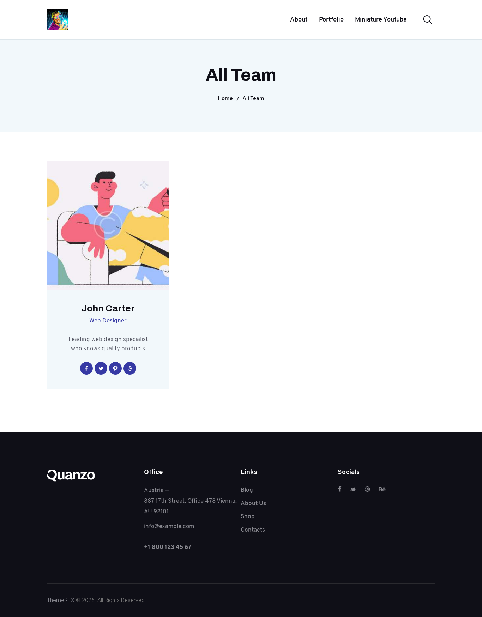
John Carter (108, 309)
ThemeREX (60, 600)
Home (225, 98)
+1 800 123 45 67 (167, 547)
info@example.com (169, 526)
